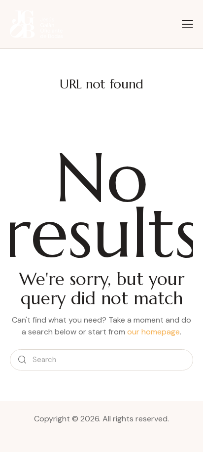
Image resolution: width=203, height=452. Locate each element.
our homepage (153, 332)
